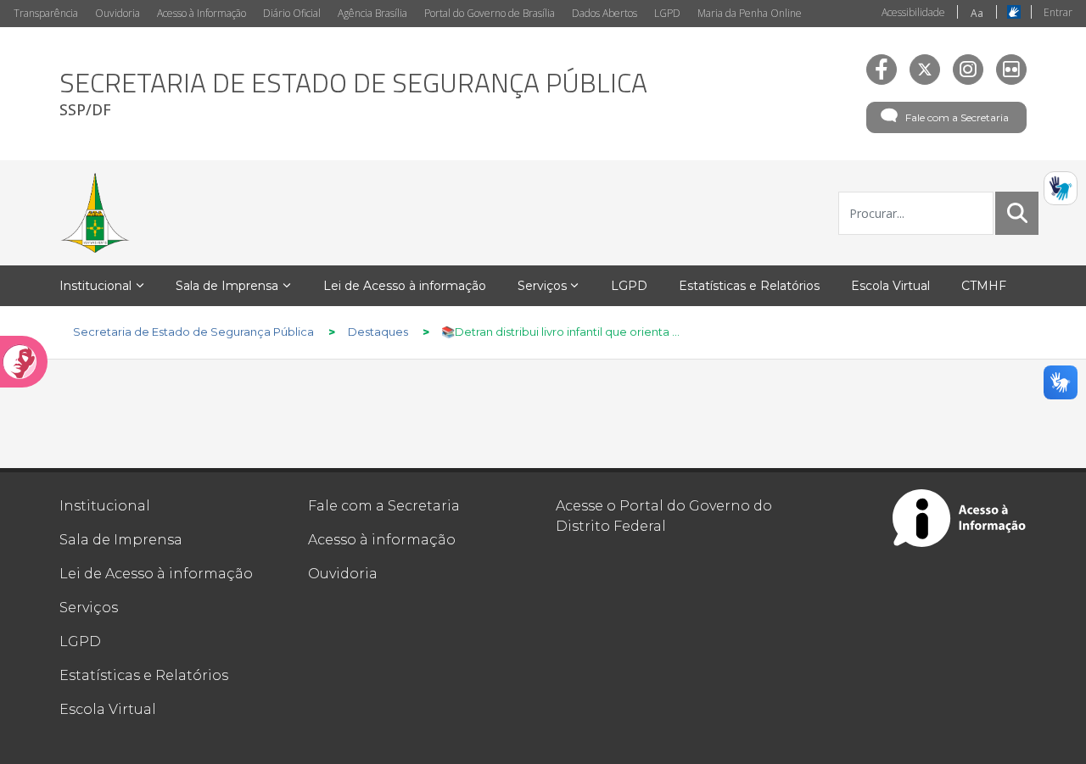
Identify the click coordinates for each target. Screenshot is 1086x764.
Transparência (46, 13)
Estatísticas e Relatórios (143, 675)
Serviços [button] (542, 285)
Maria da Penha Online (749, 13)
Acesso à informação (382, 540)
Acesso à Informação (201, 13)
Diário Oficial (292, 13)
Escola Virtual (107, 709)
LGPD (667, 13)
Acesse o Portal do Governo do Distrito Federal (664, 516)
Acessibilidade (913, 12)
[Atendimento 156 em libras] (1060, 188)
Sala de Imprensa (120, 540)
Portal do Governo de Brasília (489, 13)
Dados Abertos (604, 13)
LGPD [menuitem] (629, 285)
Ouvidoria (117, 13)
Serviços (88, 607)
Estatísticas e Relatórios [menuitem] (749, 285)
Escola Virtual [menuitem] (890, 285)
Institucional (104, 506)
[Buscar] (1017, 213)
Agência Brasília (372, 13)
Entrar (1058, 12)
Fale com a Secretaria (957, 117)
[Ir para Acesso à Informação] (960, 518)
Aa (977, 13)
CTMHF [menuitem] (983, 285)
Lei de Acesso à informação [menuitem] (404, 285)
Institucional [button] (95, 285)
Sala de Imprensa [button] (227, 285)
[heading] (353, 93)
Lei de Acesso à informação (156, 574)
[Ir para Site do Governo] (95, 212)
